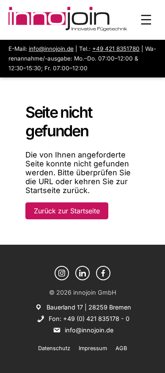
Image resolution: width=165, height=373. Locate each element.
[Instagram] (62, 273)
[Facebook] (103, 273)
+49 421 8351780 (116, 48)
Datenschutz (54, 348)
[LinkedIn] (82, 273)
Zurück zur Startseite (67, 211)
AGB (121, 348)
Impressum (93, 348)
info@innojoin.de (51, 48)
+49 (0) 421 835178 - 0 (96, 318)
